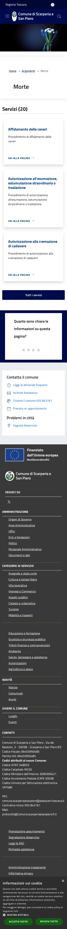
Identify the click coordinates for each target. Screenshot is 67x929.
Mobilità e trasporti (21, 615)
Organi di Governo (20, 519)
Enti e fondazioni (19, 537)
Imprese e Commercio (22, 591)
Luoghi (13, 716)
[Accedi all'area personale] (52, 4)
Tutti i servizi (33, 295)
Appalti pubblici (18, 597)
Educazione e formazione (24, 633)
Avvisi (12, 699)
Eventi (13, 722)
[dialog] (33, 903)
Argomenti (28, 71)
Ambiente (15, 651)
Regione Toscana (16, 4)
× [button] (62, 881)
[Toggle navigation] (7, 16)
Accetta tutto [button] (18, 921)
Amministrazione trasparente (27, 867)
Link (16, 911)
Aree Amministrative (22, 525)
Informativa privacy (21, 873)
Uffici (12, 531)
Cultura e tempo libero (23, 579)
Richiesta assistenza (21, 849)
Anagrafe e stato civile (23, 573)
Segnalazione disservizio (24, 837)
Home (12, 71)
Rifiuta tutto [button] (49, 921)
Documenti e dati (19, 555)
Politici (13, 543)
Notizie (13, 687)
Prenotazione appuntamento (27, 831)
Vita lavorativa (18, 585)
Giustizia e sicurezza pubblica (27, 639)
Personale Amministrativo (25, 549)
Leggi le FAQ (16, 843)
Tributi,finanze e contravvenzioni (29, 645)
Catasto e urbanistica (22, 603)
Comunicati (16, 693)
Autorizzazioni (18, 663)
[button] (33, 915)
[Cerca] (59, 16)
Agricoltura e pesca (21, 669)
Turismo (14, 609)
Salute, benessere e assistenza (28, 657)
